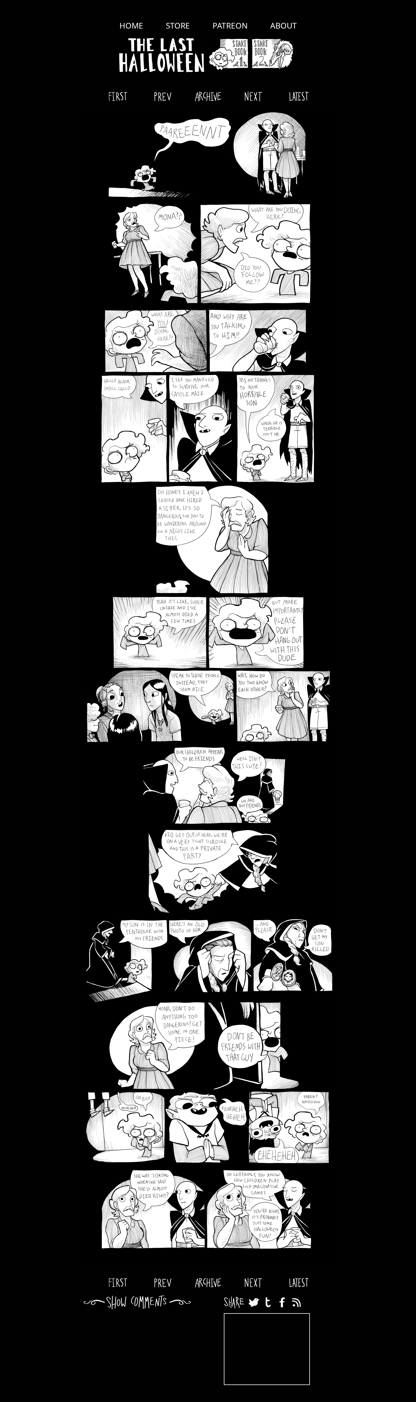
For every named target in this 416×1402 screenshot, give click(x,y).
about (283, 25)
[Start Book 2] (274, 54)
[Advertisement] (266, 1349)
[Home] (162, 54)
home (131, 25)
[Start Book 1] (228, 54)
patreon (230, 25)
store (178, 25)
